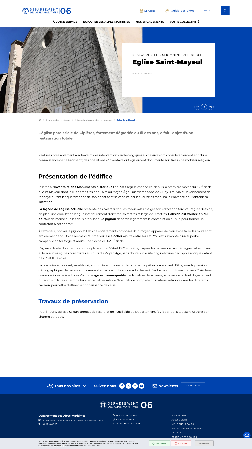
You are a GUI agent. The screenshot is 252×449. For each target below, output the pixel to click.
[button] (225, 10)
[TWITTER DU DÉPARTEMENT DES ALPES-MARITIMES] (128, 386)
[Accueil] (39, 120)
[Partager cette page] (211, 107)
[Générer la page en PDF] (204, 107)
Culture (66, 120)
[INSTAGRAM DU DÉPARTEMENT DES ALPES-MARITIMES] (135, 386)
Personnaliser (204, 443)
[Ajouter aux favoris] (197, 107)
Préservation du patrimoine (87, 120)
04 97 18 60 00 (49, 424)
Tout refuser (182, 443)
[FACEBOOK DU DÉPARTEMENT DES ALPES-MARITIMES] (122, 386)
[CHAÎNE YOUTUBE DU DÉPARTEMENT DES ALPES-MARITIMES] (142, 386)
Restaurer (108, 120)
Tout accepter (161, 443)
